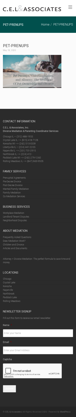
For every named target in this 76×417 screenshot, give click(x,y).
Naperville (8, 290)
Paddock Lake (10, 297)
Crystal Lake (9, 282)
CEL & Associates (13, 412)
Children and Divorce (13, 244)
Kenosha (7, 286)
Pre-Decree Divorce (12, 181)
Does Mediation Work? (14, 241)
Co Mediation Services (14, 196)
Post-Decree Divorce (12, 185)
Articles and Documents (15, 248)
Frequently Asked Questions (17, 237)
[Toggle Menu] (70, 7)
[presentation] (32, 371)
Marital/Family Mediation (16, 189)
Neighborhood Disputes (15, 220)
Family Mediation (12, 192)
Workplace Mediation (13, 213)
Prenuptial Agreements (14, 177)
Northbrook (8, 293)
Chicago (7, 278)
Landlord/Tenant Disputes (16, 216)
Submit (9, 388)
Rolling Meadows (11, 301)
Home (45, 24)
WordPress (65, 412)
